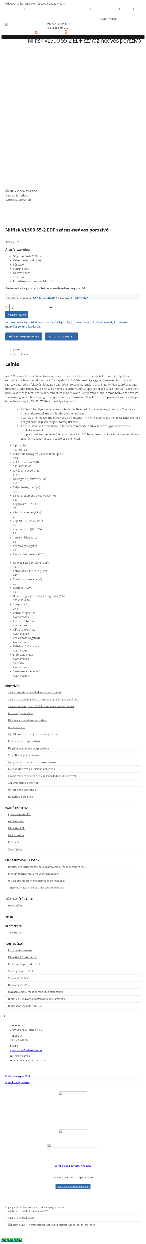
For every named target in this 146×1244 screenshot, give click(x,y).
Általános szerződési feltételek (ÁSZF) (28, 1211)
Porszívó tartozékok (20, 950)
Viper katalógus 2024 (17, 1082)
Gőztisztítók (15, 905)
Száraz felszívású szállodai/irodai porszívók (34, 692)
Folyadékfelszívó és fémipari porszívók (31, 769)
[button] (29, 27)
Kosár (126, 8)
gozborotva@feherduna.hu (26, 1050)
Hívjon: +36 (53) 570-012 (24, 336)
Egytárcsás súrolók (19, 814)
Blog (98, 8)
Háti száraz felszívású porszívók (27, 720)
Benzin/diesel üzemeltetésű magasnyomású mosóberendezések (47, 867)
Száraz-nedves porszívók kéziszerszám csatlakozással (41, 706)
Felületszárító (16, 821)
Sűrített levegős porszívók (23, 755)
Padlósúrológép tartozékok (24, 964)
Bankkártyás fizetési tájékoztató (73, 1165)
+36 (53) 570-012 (130, 19)
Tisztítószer (15, 932)
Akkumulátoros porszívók (23, 782)
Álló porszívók (16, 727)
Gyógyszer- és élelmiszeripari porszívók (32, 762)
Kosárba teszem (17, 314)
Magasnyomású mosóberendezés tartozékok (35, 991)
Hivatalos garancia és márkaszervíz (66, 8)
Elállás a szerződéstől (72, 1186)
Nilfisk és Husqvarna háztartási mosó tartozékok (37, 999)
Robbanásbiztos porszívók (24, 741)
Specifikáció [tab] (20, 354)
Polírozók (13, 842)
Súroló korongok (18, 978)
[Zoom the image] (73, 1146)
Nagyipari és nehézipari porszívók (28, 748)
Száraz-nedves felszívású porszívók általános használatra (43, 699)
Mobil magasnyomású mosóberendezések (33, 873)
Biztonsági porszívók (20, 713)
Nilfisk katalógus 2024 (17, 1076)
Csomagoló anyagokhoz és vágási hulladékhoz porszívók (42, 776)
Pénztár (12, 13)
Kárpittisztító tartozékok (22, 957)
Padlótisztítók (16, 835)
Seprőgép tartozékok (20, 971)
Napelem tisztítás (18, 985)
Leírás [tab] (17, 350)
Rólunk (33, 8)
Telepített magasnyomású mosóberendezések (36, 887)
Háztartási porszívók (20, 796)
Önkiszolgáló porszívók (22, 789)
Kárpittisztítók (16, 828)
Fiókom (111, 8)
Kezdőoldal (14, 8)
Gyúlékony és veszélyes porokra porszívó (33, 734)
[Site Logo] (15, 28)
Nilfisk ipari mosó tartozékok (25, 1006)
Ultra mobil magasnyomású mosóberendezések (36, 880)
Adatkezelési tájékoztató (21, 1217)
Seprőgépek (15, 849)
